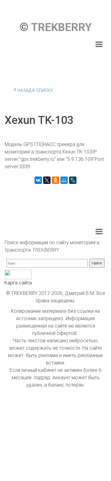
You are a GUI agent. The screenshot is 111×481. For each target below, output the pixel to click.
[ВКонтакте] (38, 180)
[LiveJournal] (72, 180)
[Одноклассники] (55, 180)
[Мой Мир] (64, 180)
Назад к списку (35, 90)
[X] (47, 180)
